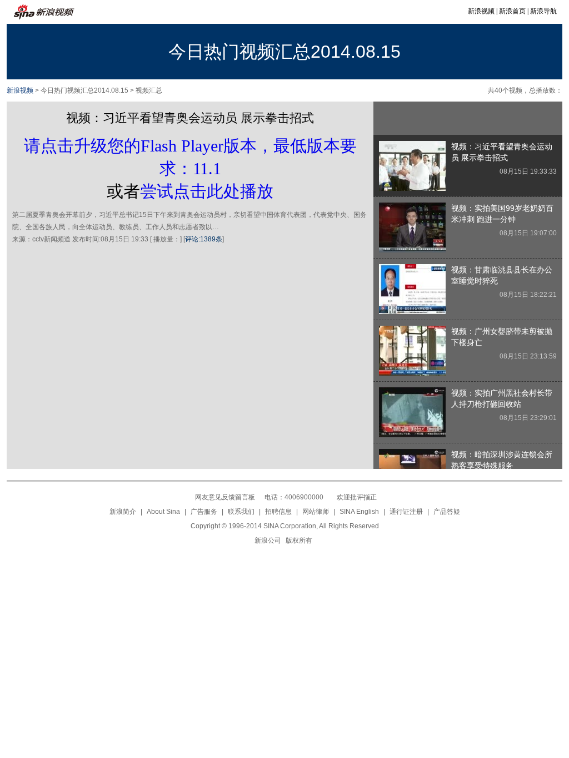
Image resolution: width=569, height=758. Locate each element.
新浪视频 (481, 11)
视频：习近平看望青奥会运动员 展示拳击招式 (190, 118)
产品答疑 (446, 512)
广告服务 (204, 512)
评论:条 (203, 239)
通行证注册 (406, 512)
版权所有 (299, 540)
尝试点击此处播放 (206, 191)
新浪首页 (512, 11)
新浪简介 (122, 512)
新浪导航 (543, 11)
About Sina (163, 512)
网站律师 (315, 512)
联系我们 (241, 512)
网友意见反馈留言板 (225, 497)
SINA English (359, 512)
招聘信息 (278, 512)
